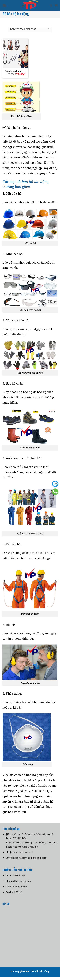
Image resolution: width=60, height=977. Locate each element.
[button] (4, 5)
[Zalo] (55, 484)
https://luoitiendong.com (33, 857)
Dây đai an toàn (13, 71)
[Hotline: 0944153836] (55, 491)
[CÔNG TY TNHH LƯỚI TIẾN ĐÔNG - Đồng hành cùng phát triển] (30, 5)
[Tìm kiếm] (51, 6)
